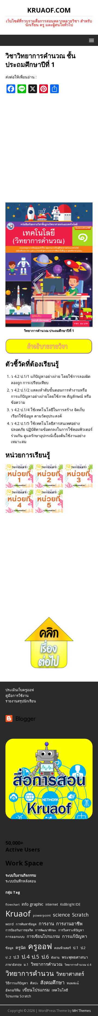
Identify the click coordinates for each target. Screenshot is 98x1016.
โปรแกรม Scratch (18, 996)
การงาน (46, 923)
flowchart (12, 904)
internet (51, 904)
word (9, 924)
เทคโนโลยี (60, 990)
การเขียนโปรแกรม (43, 936)
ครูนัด (21, 947)
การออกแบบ (14, 936)
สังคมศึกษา (52, 982)
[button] (90, 40)
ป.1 (75, 947)
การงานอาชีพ (69, 923)
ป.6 (45, 956)
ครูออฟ (40, 946)
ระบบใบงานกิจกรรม (20, 875)
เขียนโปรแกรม (36, 990)
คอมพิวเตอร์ (62, 948)
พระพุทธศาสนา (75, 957)
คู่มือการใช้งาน (17, 695)
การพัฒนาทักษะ (45, 930)
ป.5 (35, 956)
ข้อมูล (9, 948)
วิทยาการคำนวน (29, 973)
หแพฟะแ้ (73, 983)
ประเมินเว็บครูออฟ (19, 689)
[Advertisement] (49, 148)
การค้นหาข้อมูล (26, 924)
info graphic (32, 904)
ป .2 (8, 957)
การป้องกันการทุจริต (19, 930)
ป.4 (25, 956)
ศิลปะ (34, 983)
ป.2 (83, 947)
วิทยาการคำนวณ (46, 964)
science (61, 914)
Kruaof (18, 913)
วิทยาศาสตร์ (70, 973)
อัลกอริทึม (12, 990)
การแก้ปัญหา (74, 936)
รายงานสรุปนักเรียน (20, 701)
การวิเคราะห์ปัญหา (71, 930)
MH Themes (81, 1010)
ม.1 (26, 964)
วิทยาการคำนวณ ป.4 (78, 965)
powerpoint (42, 915)
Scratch (80, 914)
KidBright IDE (70, 904)
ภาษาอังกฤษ (13, 964)
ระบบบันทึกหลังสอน (20, 881)
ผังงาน (55, 957)
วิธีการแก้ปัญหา (16, 983)
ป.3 (16, 957)
